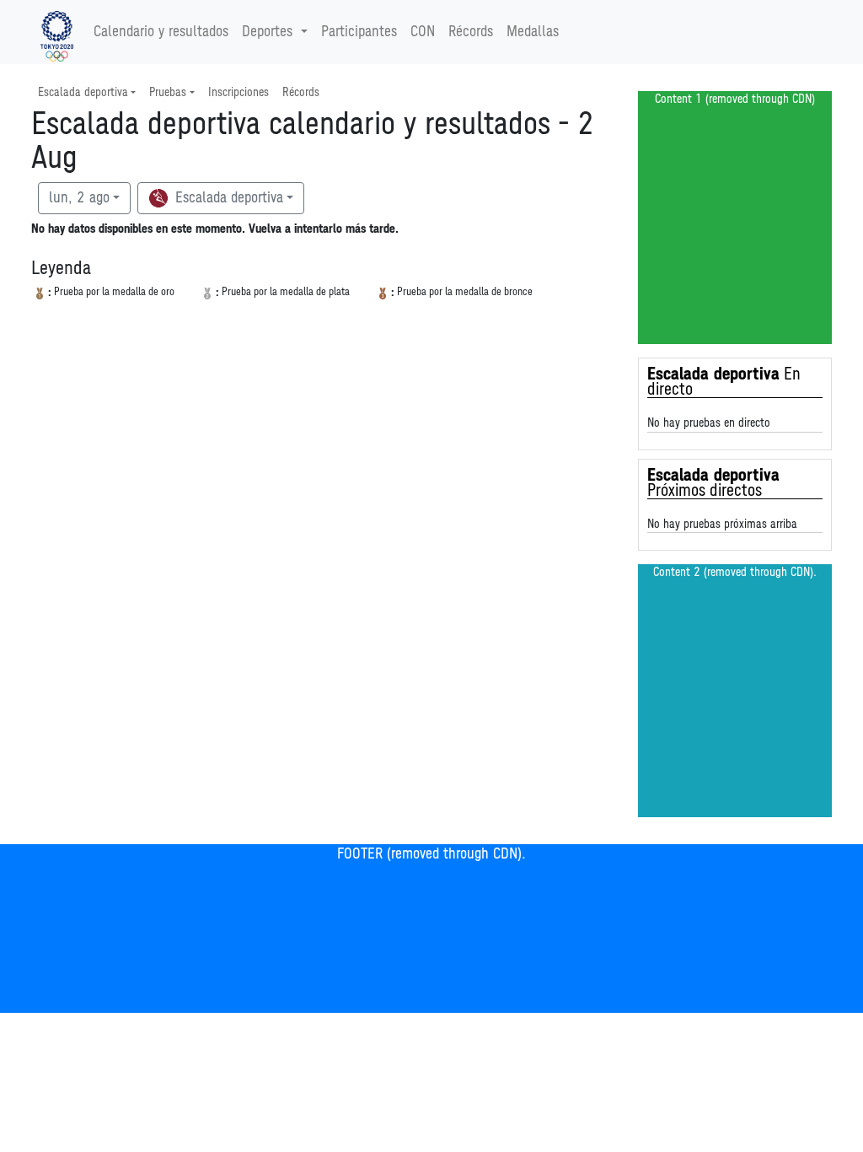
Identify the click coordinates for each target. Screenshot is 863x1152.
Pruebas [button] (167, 92)
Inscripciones (238, 92)
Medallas (533, 32)
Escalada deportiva (227, 198)
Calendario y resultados (161, 32)
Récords (470, 32)
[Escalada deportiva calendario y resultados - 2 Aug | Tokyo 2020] (56, 32)
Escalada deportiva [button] (83, 92)
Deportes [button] (267, 32)
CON (422, 32)
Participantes (359, 32)
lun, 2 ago (79, 198)
